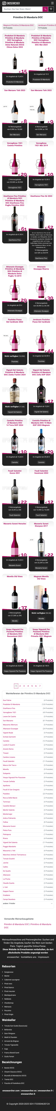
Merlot (6, 976)
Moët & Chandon (10, 1037)
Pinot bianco (9, 987)
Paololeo (15, 361)
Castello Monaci (9, 806)
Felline (5, 822)
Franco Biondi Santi (11, 1053)
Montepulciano (10, 995)
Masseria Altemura (10, 725)
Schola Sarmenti (9, 737)
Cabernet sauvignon (12, 980)
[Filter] (51, 9)
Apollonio (6, 785)
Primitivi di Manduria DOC (16, 924)
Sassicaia (23, 1026)
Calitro (5, 867)
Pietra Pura (7, 830)
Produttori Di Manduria (11, 704)
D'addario (6, 895)
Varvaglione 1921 (9, 712)
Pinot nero (8, 983)
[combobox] (22, 9)
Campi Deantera (9, 899)
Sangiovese (8, 972)
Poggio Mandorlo (9, 846)
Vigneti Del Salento (15, 412)
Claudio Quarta (8, 883)
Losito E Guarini (9, 745)
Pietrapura (7, 834)
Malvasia (7, 1007)
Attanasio (6, 875)
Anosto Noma (8, 749)
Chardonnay (8, 1003)
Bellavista (8, 1029)
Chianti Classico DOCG (13, 1072)
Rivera (5, 838)
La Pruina (6, 879)
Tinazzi (5, 753)
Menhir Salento (9, 810)
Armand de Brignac (11, 1041)
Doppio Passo (8, 891)
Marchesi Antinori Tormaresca (14, 855)
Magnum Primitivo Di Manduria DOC (18, 25)
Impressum (43, 957)
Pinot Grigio (8, 1014)
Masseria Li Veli (9, 850)
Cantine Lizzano (9, 757)
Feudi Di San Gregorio (11, 789)
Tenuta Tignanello (11, 1045)
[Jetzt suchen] (45, 9)
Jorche (5, 863)
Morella (41, 618)
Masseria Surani (9, 826)
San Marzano (8, 720)
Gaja (6, 1049)
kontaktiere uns (28, 957)
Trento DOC (8, 1079)
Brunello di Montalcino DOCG (15, 1075)
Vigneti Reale (8, 733)
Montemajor (7, 814)
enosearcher (13, 957)
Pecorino (7, 1010)
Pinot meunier (9, 991)
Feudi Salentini (8, 761)
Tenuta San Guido (11, 1026)
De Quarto (7, 871)
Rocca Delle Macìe (10, 798)
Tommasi (6, 802)
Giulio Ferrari (9, 1056)
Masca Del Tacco (9, 765)
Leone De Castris (9, 716)
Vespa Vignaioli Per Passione (14, 777)
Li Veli (5, 887)
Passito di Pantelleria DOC (14, 1083)
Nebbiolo (7, 999)
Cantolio (6, 741)
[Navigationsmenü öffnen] (52, 3)
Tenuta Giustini (9, 859)
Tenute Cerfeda (9, 781)
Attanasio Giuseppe (10, 728)
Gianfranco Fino (9, 708)
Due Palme (7, 700)
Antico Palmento (9, 818)
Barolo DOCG (9, 1068)
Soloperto (6, 773)
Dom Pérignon (9, 1033)
